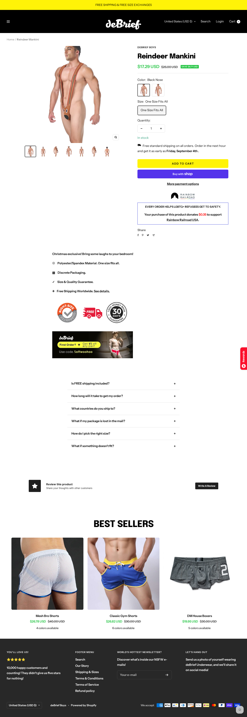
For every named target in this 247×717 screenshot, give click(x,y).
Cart (234, 21)
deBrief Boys (146, 47)
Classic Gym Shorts (123, 616)
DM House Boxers (199, 616)
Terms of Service (87, 685)
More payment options (183, 184)
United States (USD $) (178, 21)
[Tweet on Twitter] (148, 235)
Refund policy (85, 691)
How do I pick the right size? (90, 433)
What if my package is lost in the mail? (98, 421)
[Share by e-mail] (153, 235)
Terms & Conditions (89, 678)
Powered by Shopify (83, 705)
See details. (102, 291)
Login (220, 21)
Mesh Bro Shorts (47, 616)
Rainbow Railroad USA (182, 220)
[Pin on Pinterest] (142, 235)
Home (10, 39)
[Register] (167, 675)
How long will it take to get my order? (97, 396)
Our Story (82, 666)
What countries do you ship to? (93, 408)
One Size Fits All (152, 110)
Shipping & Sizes (87, 672)
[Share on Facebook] (138, 235)
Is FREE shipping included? (90, 383)
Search (206, 21)
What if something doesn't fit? (92, 446)
